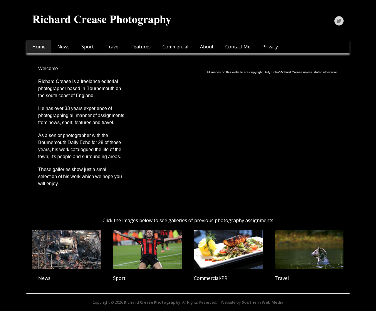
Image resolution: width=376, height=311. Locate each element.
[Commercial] (228, 249)
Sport (87, 46)
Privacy (270, 46)
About (207, 46)
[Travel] (309, 249)
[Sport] (147, 249)
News (63, 46)
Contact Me (238, 46)
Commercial (175, 46)
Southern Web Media (262, 302)
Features (141, 46)
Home (39, 46)
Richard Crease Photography (101, 19)
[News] (66, 249)
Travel (112, 46)
